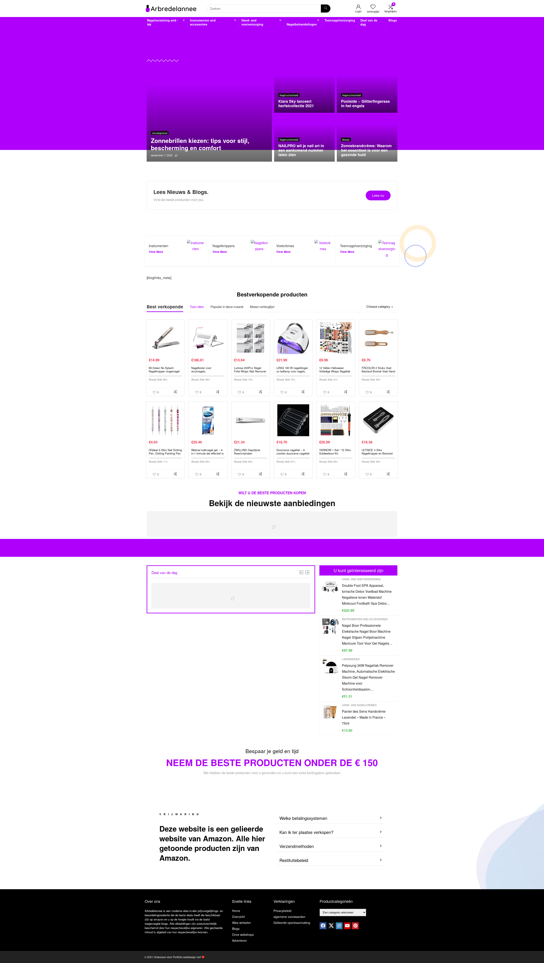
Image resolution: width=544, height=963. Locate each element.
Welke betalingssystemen (303, 818)
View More (156, 252)
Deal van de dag (368, 22)
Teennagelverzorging (339, 20)
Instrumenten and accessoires (203, 22)
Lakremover (351, 659)
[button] (330, 818)
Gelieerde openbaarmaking (291, 922)
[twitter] (331, 925)
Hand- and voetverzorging (252, 22)
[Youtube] (347, 925)
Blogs (392, 20)
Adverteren (239, 940)
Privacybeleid (282, 911)
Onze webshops (243, 934)
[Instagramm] (339, 925)
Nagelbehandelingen (302, 24)
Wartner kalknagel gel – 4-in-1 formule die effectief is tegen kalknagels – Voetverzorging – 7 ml (207, 455)
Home (236, 911)
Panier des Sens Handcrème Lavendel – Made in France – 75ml (364, 717)
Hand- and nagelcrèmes (359, 705)
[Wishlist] (372, 6)
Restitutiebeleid (293, 860)
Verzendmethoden (296, 846)
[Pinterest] (355, 925)
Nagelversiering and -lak (162, 22)
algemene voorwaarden (289, 917)
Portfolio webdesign (184, 957)
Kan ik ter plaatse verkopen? (306, 832)
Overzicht (238, 917)
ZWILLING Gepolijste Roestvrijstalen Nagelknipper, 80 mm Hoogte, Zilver (247, 455)
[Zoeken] (325, 8)
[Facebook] (323, 925)
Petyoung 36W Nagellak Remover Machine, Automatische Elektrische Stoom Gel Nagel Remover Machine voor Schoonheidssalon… (368, 677)
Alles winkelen (241, 922)
